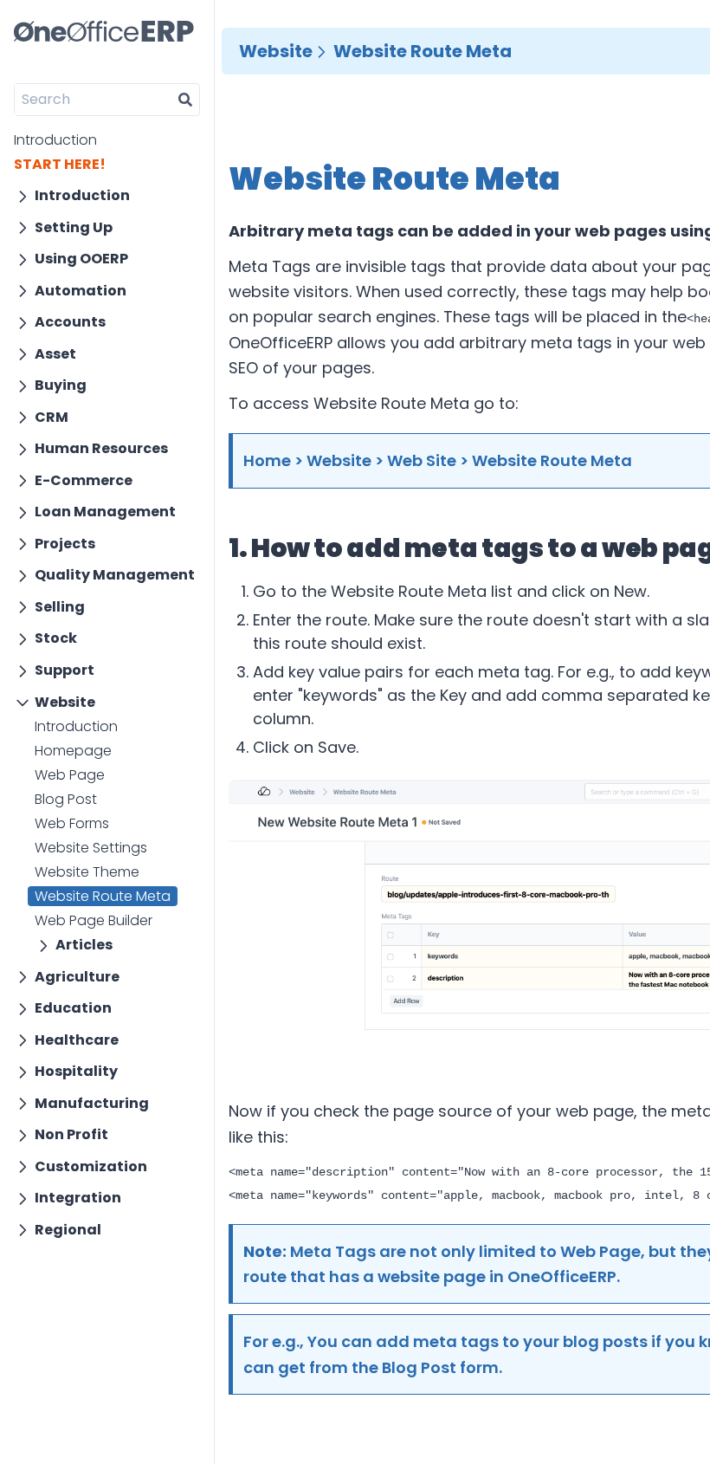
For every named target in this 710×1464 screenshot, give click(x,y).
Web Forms (72, 823)
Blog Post (66, 799)
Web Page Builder (93, 920)
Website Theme (87, 872)
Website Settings (91, 848)
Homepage (73, 751)
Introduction (55, 140)
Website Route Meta (103, 896)
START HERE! (60, 164)
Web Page (70, 775)
